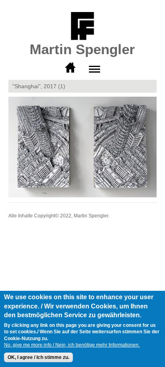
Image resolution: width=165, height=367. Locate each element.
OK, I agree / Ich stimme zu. (38, 357)
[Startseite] (82, 26)
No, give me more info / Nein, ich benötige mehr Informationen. (72, 345)
